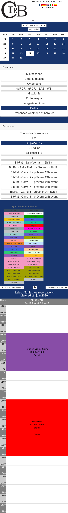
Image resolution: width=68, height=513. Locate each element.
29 (13, 58)
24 (4, 44)
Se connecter (47, 7)
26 (4, 53)
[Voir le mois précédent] (27, 25)
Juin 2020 (34, 25)
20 (55, 48)
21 (63, 48)
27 (55, 53)
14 (63, 44)
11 (38, 44)
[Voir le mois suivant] (41, 25)
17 (30, 48)
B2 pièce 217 (37, 300)
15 (13, 48)
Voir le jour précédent (13, 287)
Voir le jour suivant (55, 287)
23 (4, 39)
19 (47, 48)
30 (21, 58)
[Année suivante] (44, 25)
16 (21, 48)
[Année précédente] (23, 25)
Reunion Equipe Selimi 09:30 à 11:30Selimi (37, 352)
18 (38, 48)
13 (55, 44)
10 (30, 44)
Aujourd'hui (34, 29)
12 (47, 44)
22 (13, 53)
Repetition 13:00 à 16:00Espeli (37, 427)
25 (4, 48)
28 (63, 53)
